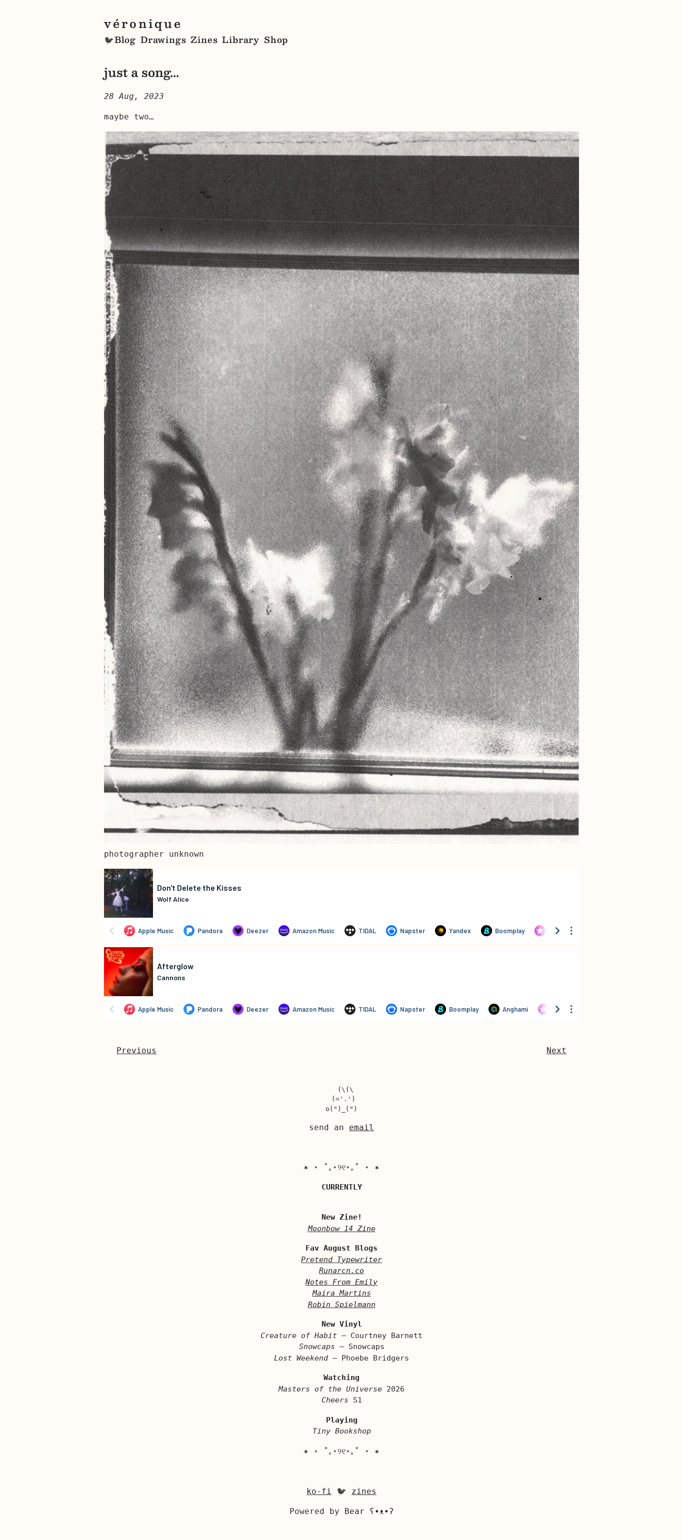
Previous (136, 1050)
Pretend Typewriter (341, 1259)
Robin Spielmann (342, 1304)
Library (241, 39)
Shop (276, 39)
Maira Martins (341, 1293)
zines (364, 1491)
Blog (125, 39)
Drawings (163, 39)
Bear (369, 1511)
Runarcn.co (341, 1270)
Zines (204, 39)
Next (556, 1050)
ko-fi (319, 1491)
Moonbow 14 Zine (342, 1228)
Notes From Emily (342, 1282)
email (361, 1127)
